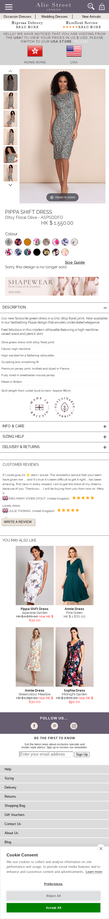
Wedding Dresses (54, 16)
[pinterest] (54, 725)
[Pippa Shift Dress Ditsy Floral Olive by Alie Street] (10, 82)
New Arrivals (91, 16)
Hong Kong (35, 62)
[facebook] (35, 725)
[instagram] (73, 725)
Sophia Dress (74, 690)
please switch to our (62, 39)
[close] (101, 848)
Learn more (94, 872)
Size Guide (75, 262)
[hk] (35, 58)
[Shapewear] (52, 297)
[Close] (81, 41)
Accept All (53, 908)
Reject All (53, 896)
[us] (74, 58)
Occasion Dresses (17, 16)
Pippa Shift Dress (34, 609)
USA (74, 62)
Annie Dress (74, 609)
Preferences (53, 884)
